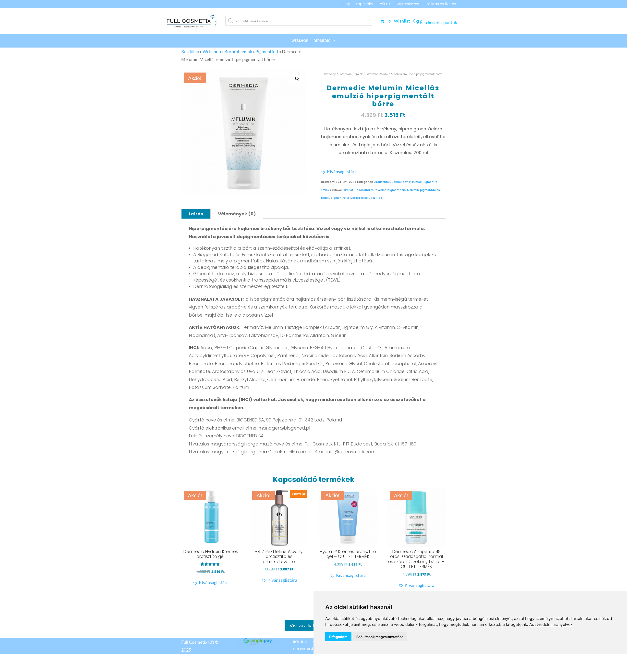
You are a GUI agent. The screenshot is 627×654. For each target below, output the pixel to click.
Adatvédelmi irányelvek (551, 624)
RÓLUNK (300, 641)
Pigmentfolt (266, 51)
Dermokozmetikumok (407, 182)
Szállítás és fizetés (440, 4)
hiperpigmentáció (393, 190)
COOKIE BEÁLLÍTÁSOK (311, 649)
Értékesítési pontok (438, 22)
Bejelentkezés (407, 4)
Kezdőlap (190, 51)
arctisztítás (352, 190)
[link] (551, 624)
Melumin (413, 190)
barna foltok (370, 190)
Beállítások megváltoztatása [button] (379, 637)
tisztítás (376, 198)
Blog (346, 4)
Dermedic (322, 41)
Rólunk (384, 4)
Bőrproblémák (238, 51)
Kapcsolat (365, 4)
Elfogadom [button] (338, 637)
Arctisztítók (382, 182)
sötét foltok (360, 198)
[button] (297, 78)
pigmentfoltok (341, 198)
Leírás (196, 214)
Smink (358, 74)
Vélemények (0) (237, 214)
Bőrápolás (345, 74)
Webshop (299, 41)
